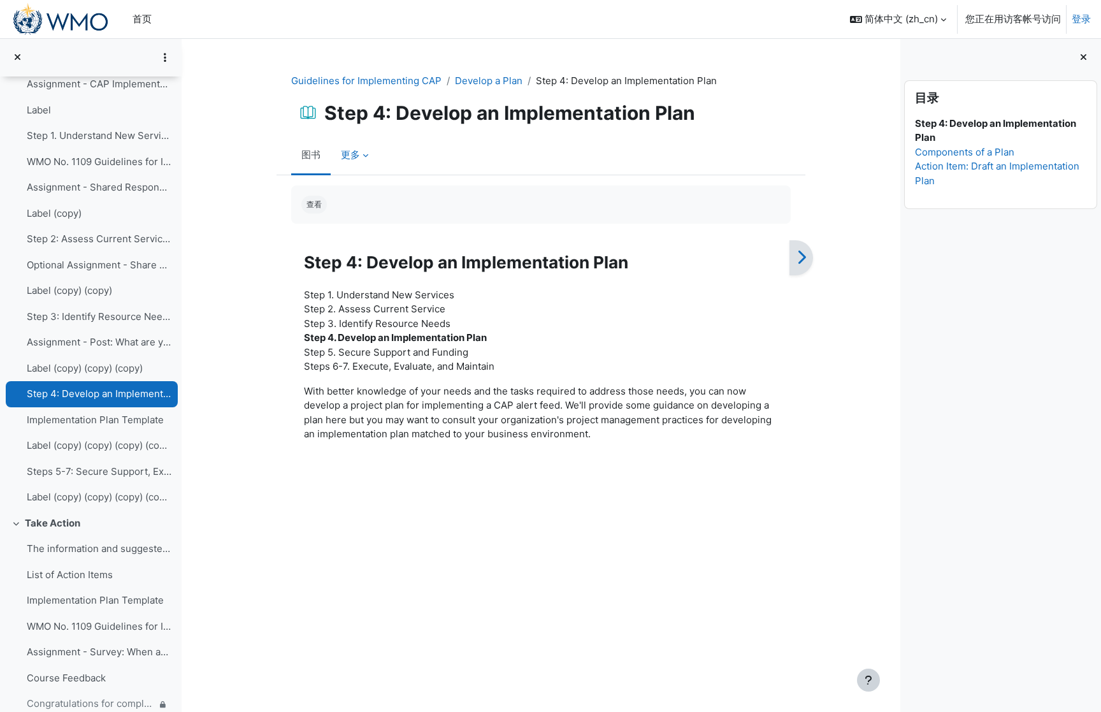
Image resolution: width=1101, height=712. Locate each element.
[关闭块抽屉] (1083, 57)
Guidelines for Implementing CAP (366, 81)
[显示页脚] (868, 680)
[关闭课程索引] (17, 57)
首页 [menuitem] (142, 19)
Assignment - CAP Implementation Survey (99, 84)
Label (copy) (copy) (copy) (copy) (99, 445)
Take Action (52, 523)
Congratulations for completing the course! (91, 703)
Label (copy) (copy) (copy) (85, 368)
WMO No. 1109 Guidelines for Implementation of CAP (99, 162)
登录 (1081, 19)
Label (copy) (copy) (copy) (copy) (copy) (99, 497)
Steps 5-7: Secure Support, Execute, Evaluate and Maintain (99, 471)
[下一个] (801, 258)
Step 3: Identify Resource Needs (99, 316)
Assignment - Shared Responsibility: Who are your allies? (99, 187)
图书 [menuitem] (310, 155)
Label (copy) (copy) (69, 290)
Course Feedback (66, 678)
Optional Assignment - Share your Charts (99, 265)
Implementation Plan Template (95, 420)
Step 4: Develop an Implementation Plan (99, 394)
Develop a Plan (488, 81)
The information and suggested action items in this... (99, 548)
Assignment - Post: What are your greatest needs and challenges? (99, 342)
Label (39, 110)
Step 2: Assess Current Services (99, 239)
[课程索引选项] (165, 57)
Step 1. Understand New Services (99, 135)
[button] (898, 19)
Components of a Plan (964, 152)
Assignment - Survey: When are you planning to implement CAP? (99, 652)
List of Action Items (70, 575)
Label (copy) (54, 213)
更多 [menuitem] (350, 155)
